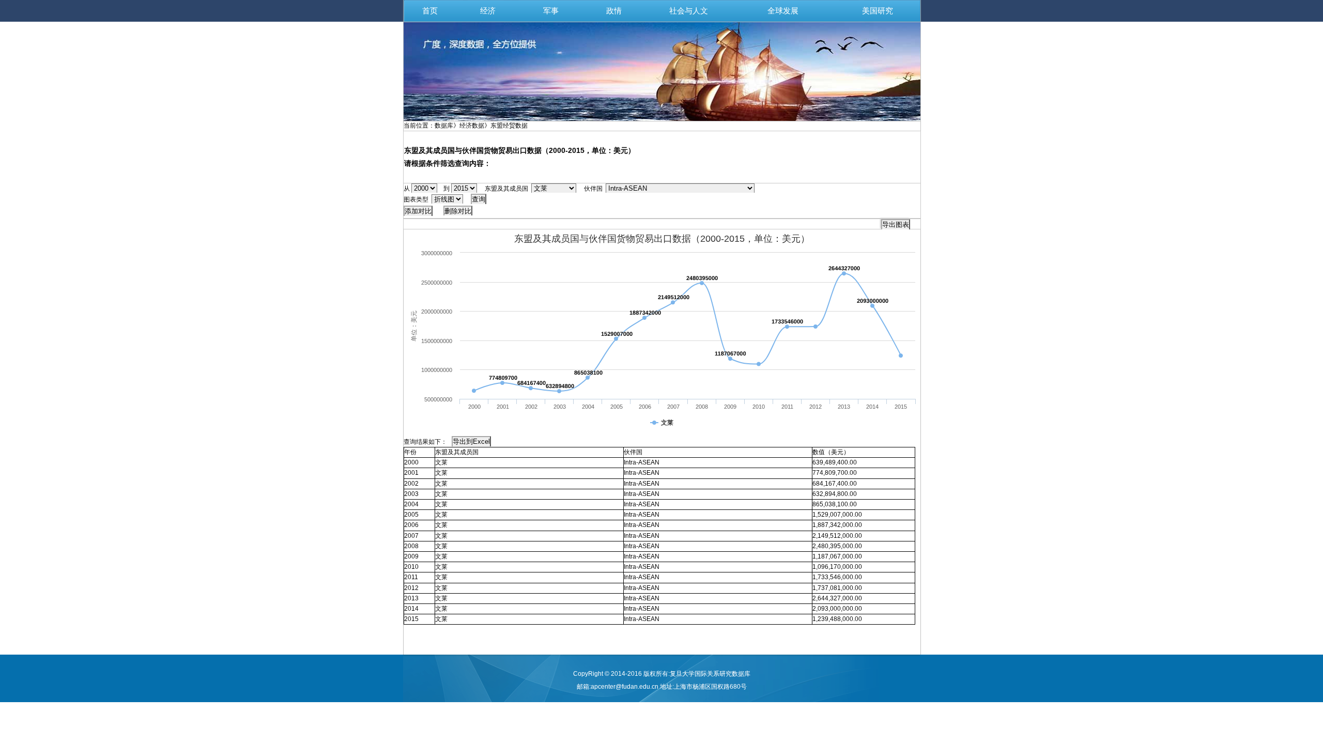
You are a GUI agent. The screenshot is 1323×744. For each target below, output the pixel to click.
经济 (488, 11)
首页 (430, 11)
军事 (551, 11)
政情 (614, 11)
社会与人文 (688, 11)
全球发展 (782, 11)
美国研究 (877, 11)
